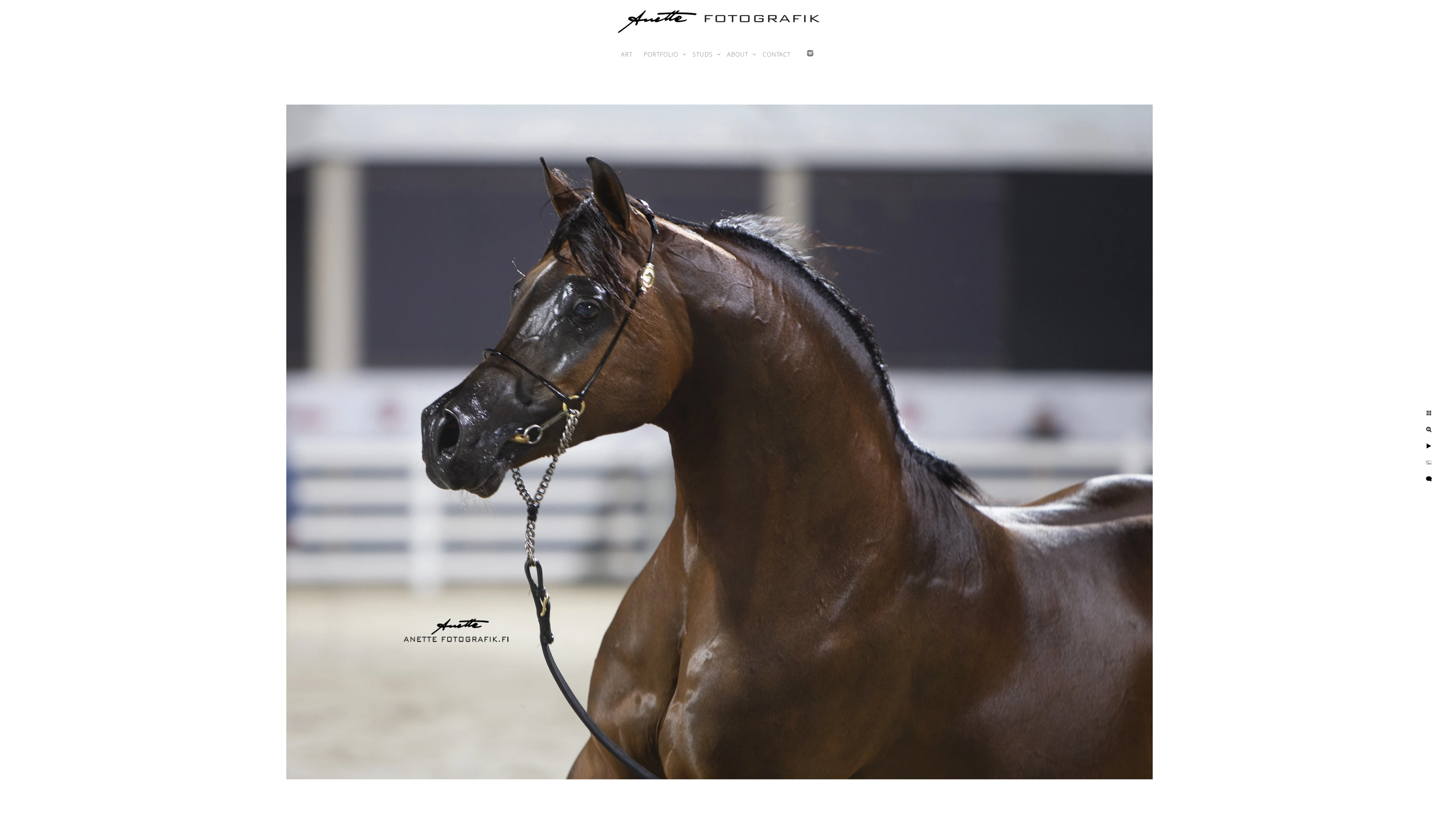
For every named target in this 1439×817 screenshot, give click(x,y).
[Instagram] (810, 53)
